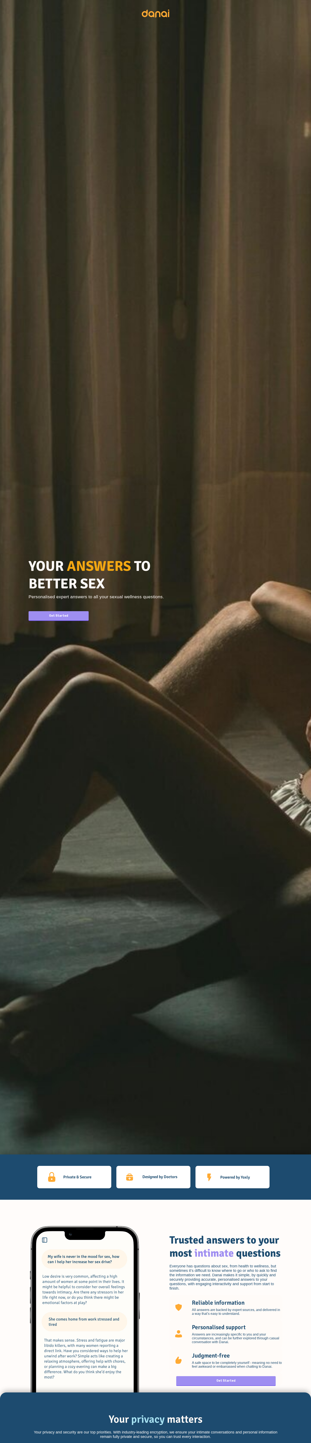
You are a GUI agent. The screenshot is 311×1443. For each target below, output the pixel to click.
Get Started (58, 616)
